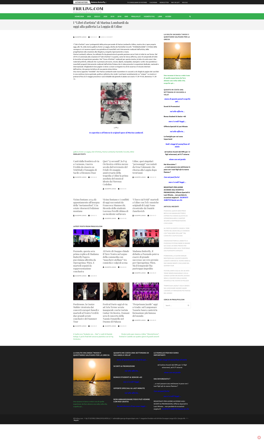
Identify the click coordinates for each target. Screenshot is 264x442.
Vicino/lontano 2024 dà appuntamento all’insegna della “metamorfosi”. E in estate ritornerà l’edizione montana (86, 205)
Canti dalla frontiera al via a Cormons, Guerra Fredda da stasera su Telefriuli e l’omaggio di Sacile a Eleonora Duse (86, 167)
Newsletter (164, 2)
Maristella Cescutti (122, 152)
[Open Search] (190, 16)
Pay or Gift (175, 2)
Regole (185, 2)
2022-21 (97, 16)
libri (160, 16)
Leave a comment (107, 37)
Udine (132, 152)
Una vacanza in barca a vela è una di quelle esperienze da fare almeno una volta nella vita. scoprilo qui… (90, 403)
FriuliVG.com (88, 8)
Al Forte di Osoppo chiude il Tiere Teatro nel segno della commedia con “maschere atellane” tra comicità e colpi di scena (116, 257)
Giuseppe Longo (80, 37)
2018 (119, 16)
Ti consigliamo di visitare (137, 2)
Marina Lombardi (108, 152)
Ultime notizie (81, 2)
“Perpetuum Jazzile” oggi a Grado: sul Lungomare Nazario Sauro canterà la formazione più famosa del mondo (145, 310)
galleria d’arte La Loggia (82, 152)
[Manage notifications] (259, 437)
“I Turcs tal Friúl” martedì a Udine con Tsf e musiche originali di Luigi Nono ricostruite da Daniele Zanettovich (146, 205)
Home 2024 (79, 16)
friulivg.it (135, 16)
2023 (89, 16)
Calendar (153, 2)
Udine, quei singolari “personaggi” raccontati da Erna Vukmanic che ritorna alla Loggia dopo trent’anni (145, 167)
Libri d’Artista (96, 152)
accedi (168, 16)
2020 (105, 16)
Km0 (126, 16)
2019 (112, 16)
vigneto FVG (149, 16)
